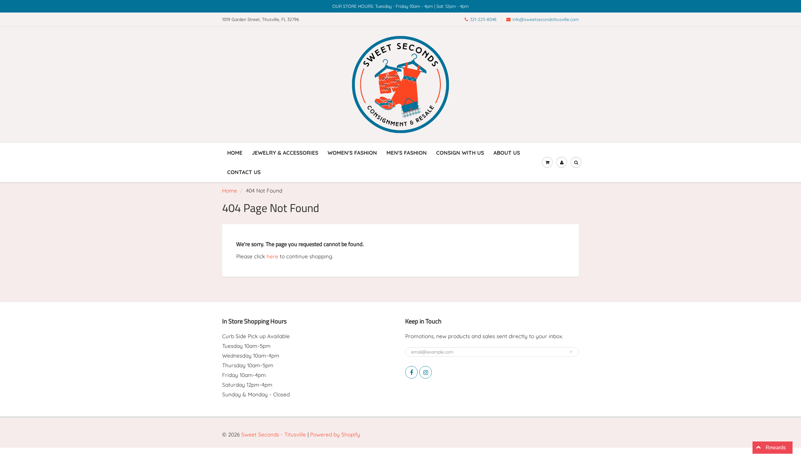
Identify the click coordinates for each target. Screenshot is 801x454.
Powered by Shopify (335, 434)
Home (234, 152)
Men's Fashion (406, 152)
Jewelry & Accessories (285, 152)
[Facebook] (411, 372)
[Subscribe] (571, 352)
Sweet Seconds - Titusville (273, 434)
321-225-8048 (483, 19)
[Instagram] (425, 372)
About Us (506, 152)
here (272, 256)
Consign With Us (460, 152)
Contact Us (244, 172)
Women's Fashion (352, 152)
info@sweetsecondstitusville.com (546, 19)
